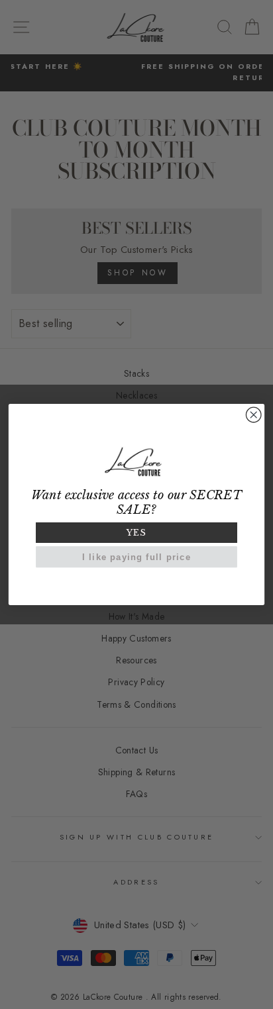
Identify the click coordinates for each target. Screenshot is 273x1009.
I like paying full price (136, 556)
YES (136, 533)
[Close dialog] (253, 414)
